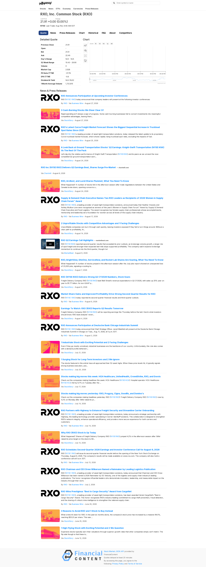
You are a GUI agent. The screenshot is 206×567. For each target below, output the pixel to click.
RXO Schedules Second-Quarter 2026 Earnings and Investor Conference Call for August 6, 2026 (110, 449)
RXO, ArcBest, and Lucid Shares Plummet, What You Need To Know (95, 181)
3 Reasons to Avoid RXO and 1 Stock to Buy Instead (87, 511)
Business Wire (77, 103)
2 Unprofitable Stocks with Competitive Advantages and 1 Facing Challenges (100, 223)
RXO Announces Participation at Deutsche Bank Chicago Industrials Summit (99, 325)
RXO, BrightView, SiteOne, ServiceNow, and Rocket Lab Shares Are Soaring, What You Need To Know (112, 260)
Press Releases (91, 9)
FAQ (104, 33)
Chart (82, 33)
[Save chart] (85, 61)
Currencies (78, 9)
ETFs (58, 9)
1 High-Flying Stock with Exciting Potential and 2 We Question (92, 528)
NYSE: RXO (70, 99)
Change (57, 19)
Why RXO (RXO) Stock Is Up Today (78, 432)
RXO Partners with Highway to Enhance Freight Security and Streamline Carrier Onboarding (107, 410)
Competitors (125, 33)
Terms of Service (135, 564)
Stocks (43, 9)
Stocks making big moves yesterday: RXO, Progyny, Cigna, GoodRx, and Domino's (102, 393)
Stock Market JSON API (114, 551)
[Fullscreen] (85, 56)
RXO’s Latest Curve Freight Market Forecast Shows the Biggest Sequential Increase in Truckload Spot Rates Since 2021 (110, 129)
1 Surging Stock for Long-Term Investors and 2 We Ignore (90, 359)
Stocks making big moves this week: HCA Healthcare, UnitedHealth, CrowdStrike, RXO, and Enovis (111, 376)
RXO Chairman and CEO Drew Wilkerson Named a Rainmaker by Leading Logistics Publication (108, 469)
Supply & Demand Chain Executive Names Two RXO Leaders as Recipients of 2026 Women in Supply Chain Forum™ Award (112, 199)
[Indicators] (85, 45)
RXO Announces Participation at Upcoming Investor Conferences (94, 96)
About (112, 33)
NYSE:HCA (124, 380)
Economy (67, 9)
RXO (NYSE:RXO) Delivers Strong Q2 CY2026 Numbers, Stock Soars (95, 277)
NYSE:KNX (122, 154)
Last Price (44, 19)
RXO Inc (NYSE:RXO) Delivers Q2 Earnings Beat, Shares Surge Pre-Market (85, 167)
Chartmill (47, 173)
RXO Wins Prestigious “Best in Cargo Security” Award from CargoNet (96, 491)
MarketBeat (68, 253)
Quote (43, 33)
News (50, 9)
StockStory (68, 120)
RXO (65, 103)
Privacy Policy (118, 564)
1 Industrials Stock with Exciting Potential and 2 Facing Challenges (94, 342)
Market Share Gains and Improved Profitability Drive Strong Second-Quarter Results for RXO (108, 294)
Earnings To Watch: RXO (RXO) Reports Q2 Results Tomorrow (92, 308)
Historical (93, 33)
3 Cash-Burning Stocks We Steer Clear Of (82, 110)
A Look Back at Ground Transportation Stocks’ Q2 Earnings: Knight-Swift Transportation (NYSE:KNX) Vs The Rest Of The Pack (112, 149)
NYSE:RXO (70, 244)
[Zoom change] (85, 50)
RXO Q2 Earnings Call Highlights (85, 240)
